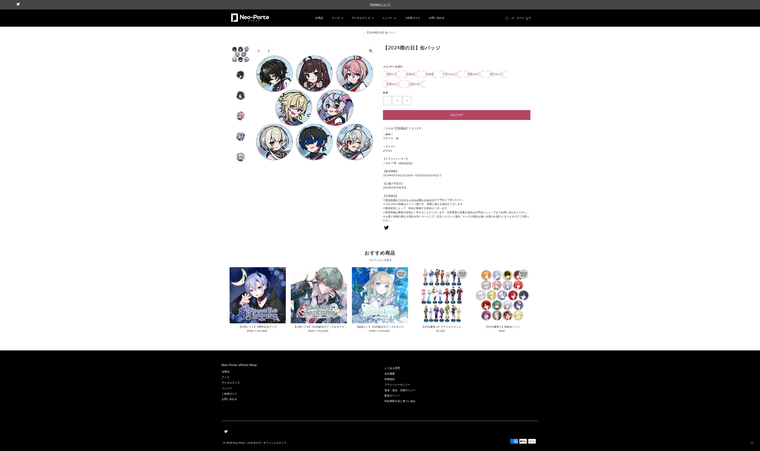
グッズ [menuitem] (336, 18)
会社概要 (390, 374)
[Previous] (258, 50)
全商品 (225, 372)
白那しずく (415, 84)
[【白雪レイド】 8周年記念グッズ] (258, 295)
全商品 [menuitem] (319, 18)
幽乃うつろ (497, 74)
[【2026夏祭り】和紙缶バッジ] (502, 295)
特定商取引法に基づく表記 (400, 401)
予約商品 (401, 128)
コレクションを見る (380, 260)
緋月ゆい (411, 74)
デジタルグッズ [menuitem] (361, 18)
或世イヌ (391, 74)
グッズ (225, 377)
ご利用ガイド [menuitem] (412, 18)
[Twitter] (18, 4)
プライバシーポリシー (397, 385)
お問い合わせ (229, 399)
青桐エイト (393, 84)
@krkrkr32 (405, 163)
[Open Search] (507, 18)
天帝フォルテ (450, 74)
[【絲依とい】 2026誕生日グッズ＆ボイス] (380, 295)
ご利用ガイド (229, 394)
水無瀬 (429, 74)
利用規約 (390, 379)
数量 (385, 93)
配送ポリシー (392, 395)
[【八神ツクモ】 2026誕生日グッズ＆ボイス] (319, 295)
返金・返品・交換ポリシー (400, 390)
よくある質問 (392, 368)
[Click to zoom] (370, 51)
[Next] (268, 50)
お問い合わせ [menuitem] (437, 18)
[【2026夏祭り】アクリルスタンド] (441, 295)
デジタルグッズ (231, 383)
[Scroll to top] (752, 443)
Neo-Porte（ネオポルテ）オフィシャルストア (259, 443)
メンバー (387, 18)
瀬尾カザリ (474, 74)
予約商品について (380, 5)
